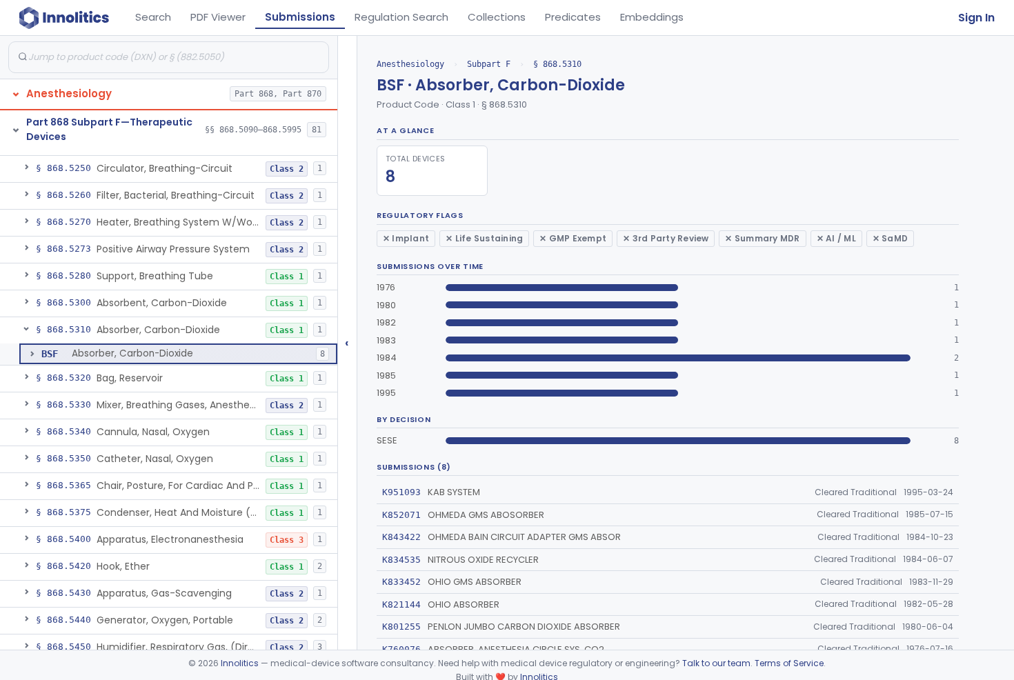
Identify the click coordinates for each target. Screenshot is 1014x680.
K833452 (401, 582)
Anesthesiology (410, 64)
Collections (497, 17)
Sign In (976, 18)
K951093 (401, 492)
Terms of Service (789, 663)
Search (153, 17)
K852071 (401, 515)
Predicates (573, 17)
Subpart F (488, 64)
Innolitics (240, 663)
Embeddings (652, 17)
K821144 (401, 604)
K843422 (401, 537)
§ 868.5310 (557, 64)
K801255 (401, 626)
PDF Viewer (218, 17)
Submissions (300, 17)
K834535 (401, 559)
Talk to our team (716, 663)
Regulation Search (401, 17)
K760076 (401, 649)
